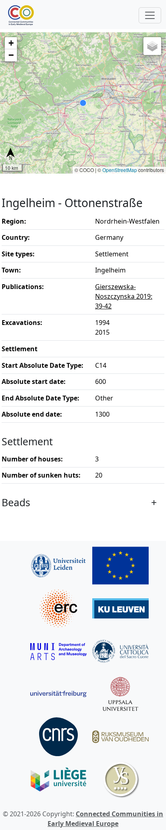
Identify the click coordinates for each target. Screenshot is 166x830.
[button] (11, 43)
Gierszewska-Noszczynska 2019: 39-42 (123, 296)
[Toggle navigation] (150, 15)
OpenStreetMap (119, 169)
